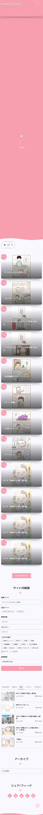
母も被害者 (33, 644)
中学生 (23, 644)
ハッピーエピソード (8, 611)
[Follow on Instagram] (15, 795)
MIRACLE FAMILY (12, 4)
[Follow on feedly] (33, 795)
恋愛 (25, 641)
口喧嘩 (15, 644)
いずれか (14, 652)
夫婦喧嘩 (6, 644)
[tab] (5, 687)
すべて (5, 652)
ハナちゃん (20, 611)
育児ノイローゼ (23, 648)
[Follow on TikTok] (27, 795)
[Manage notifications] (37, 805)
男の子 (18, 641)
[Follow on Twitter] (9, 795)
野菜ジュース (8, 641)
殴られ (12, 648)
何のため (35, 648)
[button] (37, 3)
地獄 (32, 641)
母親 (5, 648)
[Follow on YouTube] (21, 795)
